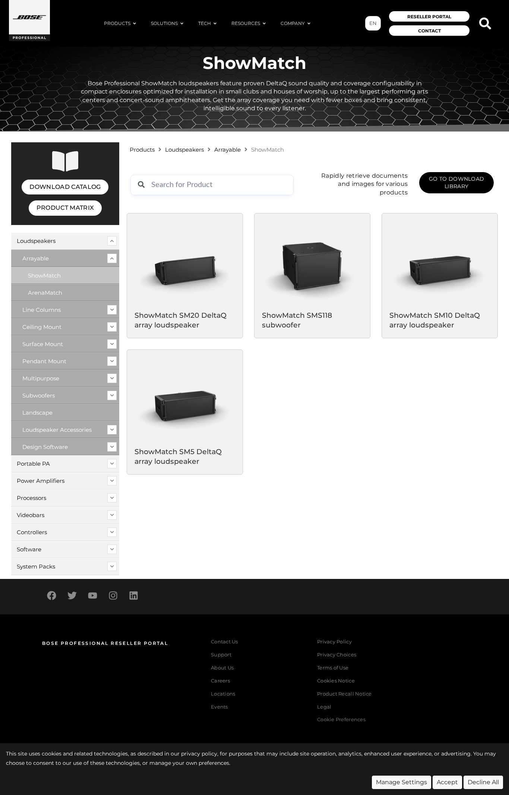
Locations (223, 694)
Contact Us (224, 641)
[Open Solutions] (182, 23)
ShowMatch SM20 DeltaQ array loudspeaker (181, 320)
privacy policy (199, 753)
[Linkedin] (133, 595)
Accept (447, 782)
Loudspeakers (184, 149)
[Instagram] (113, 595)
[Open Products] (134, 23)
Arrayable (227, 149)
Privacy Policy (334, 641)
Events (219, 707)
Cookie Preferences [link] (341, 720)
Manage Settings (401, 782)
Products (142, 149)
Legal (324, 707)
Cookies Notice (336, 681)
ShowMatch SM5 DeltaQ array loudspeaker (178, 456)
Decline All (483, 782)
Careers (220, 681)
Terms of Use (332, 668)
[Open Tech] (215, 23)
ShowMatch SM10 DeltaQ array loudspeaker (434, 320)
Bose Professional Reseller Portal (105, 643)
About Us (222, 668)
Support (221, 655)
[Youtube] (92, 595)
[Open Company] (309, 23)
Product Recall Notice (344, 694)
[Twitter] (72, 595)
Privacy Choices (336, 655)
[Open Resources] (264, 23)
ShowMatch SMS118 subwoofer (297, 320)
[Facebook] (51, 595)
